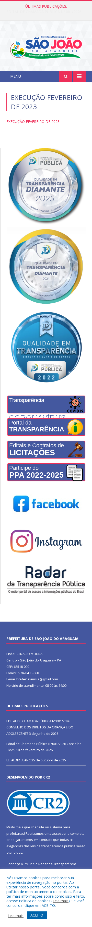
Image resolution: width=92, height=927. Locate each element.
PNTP (28, 864)
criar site (37, 827)
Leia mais (60, 900)
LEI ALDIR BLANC (18, 760)
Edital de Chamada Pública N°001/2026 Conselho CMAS (47, 11)
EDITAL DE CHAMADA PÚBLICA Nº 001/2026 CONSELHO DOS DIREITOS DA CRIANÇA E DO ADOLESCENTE (39, 727)
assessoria (61, 833)
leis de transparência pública (52, 846)
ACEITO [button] (36, 915)
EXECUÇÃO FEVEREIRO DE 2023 (33, 121)
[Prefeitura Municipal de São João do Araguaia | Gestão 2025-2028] (46, 46)
